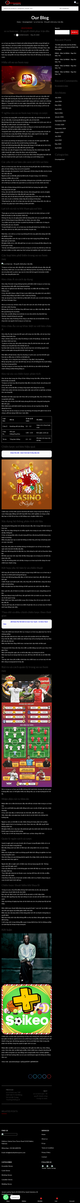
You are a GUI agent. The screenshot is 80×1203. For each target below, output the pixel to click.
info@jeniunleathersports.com (15, 1152)
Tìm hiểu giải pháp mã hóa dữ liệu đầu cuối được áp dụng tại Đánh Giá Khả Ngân (66, 47)
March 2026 (59, 113)
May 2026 (58, 105)
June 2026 (58, 101)
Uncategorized (27, 22)
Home (19, 22)
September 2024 (60, 128)
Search (75, 8)
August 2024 (59, 132)
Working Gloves (7, 1175)
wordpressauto (24, 35)
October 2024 (59, 124)
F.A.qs (43, 1143)
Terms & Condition (48, 1148)
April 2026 (58, 109)
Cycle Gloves (6, 1170)
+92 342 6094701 (15, 1148)
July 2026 (58, 97)
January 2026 (59, 117)
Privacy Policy (46, 1152)
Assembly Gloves (7, 1166)
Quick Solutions (31, 1192)
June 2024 (58, 140)
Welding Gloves (7, 1184)
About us (45, 1139)
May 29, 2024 (35, 35)
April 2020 (58, 148)
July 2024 (58, 136)
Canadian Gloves (7, 1179)
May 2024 (58, 144)
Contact (44, 1157)
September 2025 (60, 121)
